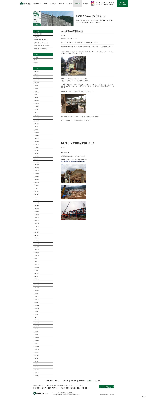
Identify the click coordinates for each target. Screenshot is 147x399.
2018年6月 (36, 346)
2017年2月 (36, 375)
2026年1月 (36, 85)
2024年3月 (36, 150)
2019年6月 (36, 311)
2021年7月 (36, 241)
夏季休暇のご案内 (38, 34)
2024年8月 (36, 135)
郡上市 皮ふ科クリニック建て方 (41, 45)
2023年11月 (37, 159)
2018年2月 (36, 358)
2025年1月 (36, 121)
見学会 (35, 59)
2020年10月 (37, 264)
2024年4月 (36, 147)
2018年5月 (36, 349)
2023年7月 (36, 170)
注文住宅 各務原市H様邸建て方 (41, 39)
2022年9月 (36, 200)
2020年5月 (36, 279)
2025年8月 (36, 100)
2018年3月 (36, 355)
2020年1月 (36, 290)
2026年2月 (36, 82)
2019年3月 (36, 320)
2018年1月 (36, 361)
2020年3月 (36, 284)
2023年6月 (36, 173)
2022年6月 (36, 208)
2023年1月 (36, 188)
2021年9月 (36, 235)
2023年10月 (37, 162)
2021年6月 (36, 243)
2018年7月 (36, 343)
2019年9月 (36, 302)
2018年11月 (37, 331)
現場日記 (36, 62)
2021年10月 (37, 232)
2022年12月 (37, 191)
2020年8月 (36, 270)
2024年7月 (36, 138)
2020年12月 (37, 258)
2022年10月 (37, 197)
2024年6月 (36, 141)
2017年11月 (37, 366)
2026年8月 (36, 71)
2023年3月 (36, 182)
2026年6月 (36, 77)
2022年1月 (36, 223)
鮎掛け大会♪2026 (38, 37)
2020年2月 (36, 287)
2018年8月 (36, 340)
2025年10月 (37, 94)
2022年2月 (36, 220)
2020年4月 (36, 282)
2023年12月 (37, 156)
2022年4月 (36, 214)
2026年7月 (36, 74)
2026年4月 (36, 80)
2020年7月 (36, 273)
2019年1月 (36, 325)
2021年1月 (36, 255)
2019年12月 (37, 293)
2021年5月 (36, 246)
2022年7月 (36, 205)
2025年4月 (36, 112)
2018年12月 (37, 328)
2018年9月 (36, 337)
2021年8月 (36, 238)
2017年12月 (37, 364)
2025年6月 (36, 106)
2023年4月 (36, 179)
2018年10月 (37, 334)
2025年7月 (36, 103)
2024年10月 (37, 129)
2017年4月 (36, 372)
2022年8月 (36, 202)
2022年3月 (36, 217)
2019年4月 (36, 317)
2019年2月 (36, 323)
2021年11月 (37, 229)
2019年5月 (36, 314)
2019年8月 (36, 305)
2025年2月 (36, 118)
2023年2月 (36, 185)
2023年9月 (36, 164)
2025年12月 (37, 88)
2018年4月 (36, 352)
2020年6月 (36, 276)
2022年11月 (37, 194)
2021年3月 (36, 252)
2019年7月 (36, 308)
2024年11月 (37, 126)
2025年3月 (36, 115)
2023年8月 (36, 167)
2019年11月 (37, 296)
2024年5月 (36, 144)
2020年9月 (36, 267)
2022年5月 (36, 211)
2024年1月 (36, 153)
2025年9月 (36, 97)
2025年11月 (37, 91)
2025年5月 (36, 109)
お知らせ (36, 57)
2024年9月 (36, 132)
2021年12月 (37, 226)
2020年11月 (37, 261)
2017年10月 (37, 369)
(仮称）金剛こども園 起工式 (41, 42)
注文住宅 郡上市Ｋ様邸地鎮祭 (40, 48)
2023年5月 (36, 176)
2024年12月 (37, 123)
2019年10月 (37, 299)
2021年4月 (36, 249)
